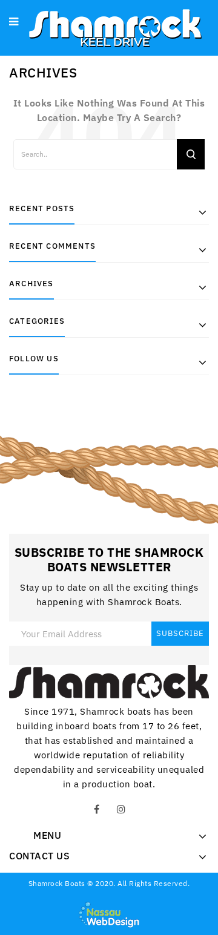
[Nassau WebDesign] (109, 913)
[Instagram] (121, 809)
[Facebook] (97, 809)
